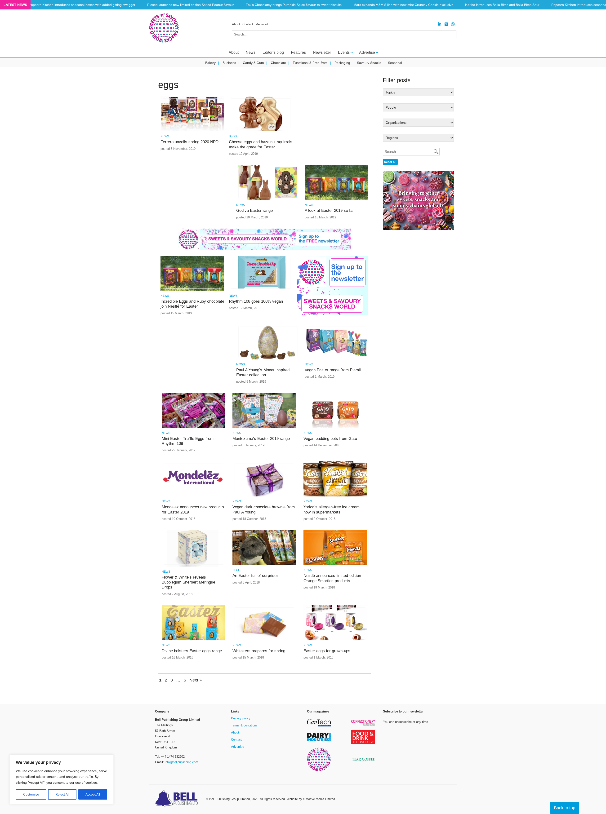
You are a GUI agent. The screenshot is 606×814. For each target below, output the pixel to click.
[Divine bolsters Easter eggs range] (193, 639)
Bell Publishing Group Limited (229, 799)
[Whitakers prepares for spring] (264, 639)
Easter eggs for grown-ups (326, 651)
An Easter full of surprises (255, 575)
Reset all (390, 162)
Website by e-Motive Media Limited (311, 799)
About (236, 24)
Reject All (62, 794)
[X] (446, 24)
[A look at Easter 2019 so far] (336, 199)
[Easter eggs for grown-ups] (335, 639)
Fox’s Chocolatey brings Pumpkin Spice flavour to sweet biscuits (294, 5)
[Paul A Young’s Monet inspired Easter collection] (268, 358)
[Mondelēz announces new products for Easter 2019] (193, 495)
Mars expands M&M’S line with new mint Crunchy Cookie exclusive (403, 5)
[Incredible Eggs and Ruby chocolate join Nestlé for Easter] (192, 290)
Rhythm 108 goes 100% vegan (256, 301)
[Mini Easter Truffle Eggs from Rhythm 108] (193, 427)
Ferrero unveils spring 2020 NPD (189, 142)
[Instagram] (452, 24)
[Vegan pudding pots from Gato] (335, 427)
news (164, 136)
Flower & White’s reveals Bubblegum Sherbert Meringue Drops (188, 582)
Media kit (261, 24)
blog (233, 136)
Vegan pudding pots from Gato (330, 438)
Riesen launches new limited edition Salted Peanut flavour (190, 5)
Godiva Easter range (254, 210)
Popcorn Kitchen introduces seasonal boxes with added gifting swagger (82, 5)
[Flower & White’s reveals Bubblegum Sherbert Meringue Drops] (193, 566)
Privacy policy (240, 718)
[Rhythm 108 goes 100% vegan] (261, 290)
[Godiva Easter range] (268, 199)
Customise (31, 794)
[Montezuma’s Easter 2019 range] (264, 427)
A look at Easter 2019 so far (329, 210)
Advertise (237, 746)
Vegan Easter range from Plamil (333, 370)
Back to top (564, 807)
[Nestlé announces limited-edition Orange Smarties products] (335, 564)
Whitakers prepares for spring (258, 651)
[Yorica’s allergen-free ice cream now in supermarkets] (335, 495)
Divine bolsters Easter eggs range (192, 651)
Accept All (92, 794)
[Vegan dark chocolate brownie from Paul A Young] (264, 495)
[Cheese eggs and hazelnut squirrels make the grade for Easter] (261, 130)
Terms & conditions (244, 725)
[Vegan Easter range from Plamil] (336, 358)
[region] (61, 780)
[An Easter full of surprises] (264, 564)
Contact (247, 24)
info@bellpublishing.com (181, 762)
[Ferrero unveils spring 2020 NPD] (192, 130)
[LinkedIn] (439, 24)
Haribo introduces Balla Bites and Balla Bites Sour (502, 5)
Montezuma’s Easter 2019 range (261, 438)
